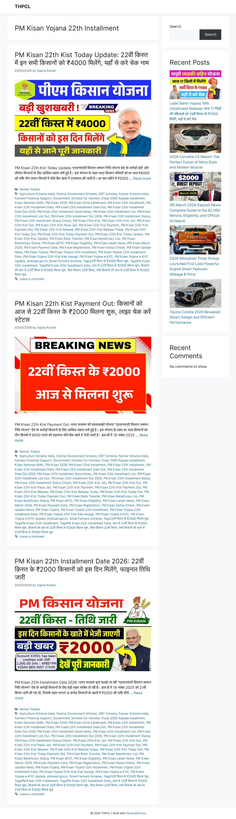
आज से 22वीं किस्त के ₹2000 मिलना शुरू (115, 265)
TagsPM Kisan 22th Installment (36, 523)
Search (175, 26)
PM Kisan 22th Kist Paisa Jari (56, 225)
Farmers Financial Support (33, 198)
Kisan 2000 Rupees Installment (123, 198)
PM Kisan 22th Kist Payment (99, 225)
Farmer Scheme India (133, 194)
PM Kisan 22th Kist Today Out (121, 492)
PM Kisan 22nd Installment (87, 203)
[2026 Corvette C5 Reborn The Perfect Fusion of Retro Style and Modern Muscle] (195, 139)
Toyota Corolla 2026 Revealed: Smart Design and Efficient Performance (195, 317)
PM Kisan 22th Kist (86, 220)
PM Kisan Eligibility (79, 243)
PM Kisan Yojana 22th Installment (73, 252)
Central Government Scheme (76, 194)
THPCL (22, 6)
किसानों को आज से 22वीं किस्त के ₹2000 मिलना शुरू (58, 527)
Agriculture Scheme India (37, 194)
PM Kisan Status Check (108, 247)
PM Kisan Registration (74, 247)
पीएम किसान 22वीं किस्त (81, 270)
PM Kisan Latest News (109, 243)
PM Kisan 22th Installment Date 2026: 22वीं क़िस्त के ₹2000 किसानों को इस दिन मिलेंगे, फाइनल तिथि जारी (82, 569)
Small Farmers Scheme (65, 261)
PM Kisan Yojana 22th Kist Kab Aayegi (50, 256)
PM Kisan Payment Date (41, 247)
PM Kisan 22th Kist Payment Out (118, 487)
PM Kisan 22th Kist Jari (118, 220)
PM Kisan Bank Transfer (66, 238)
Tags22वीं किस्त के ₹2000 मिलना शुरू (105, 261)
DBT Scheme (108, 194)
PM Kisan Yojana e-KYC (96, 256)
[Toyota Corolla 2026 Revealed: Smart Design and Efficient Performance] (195, 294)
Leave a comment (32, 279)
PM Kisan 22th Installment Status (127, 216)
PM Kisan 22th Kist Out (124, 483)
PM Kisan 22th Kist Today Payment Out (65, 234)
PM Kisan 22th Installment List (114, 211)
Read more (142, 178)
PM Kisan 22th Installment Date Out (80, 207)
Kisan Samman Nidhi (29, 203)
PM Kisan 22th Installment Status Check (43, 220)
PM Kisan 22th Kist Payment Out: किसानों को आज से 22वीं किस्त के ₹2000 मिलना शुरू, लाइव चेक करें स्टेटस (83, 311)
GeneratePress (136, 813)
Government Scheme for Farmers (76, 198)
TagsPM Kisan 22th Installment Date (64, 265)
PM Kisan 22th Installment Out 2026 (76, 216)
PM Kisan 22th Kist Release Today (99, 229)
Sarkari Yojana (30, 189)
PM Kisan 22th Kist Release (54, 229)
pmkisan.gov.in (37, 261)
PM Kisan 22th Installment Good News (64, 211)
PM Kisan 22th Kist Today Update (119, 234)
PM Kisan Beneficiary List (102, 238)
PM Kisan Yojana (36, 252)
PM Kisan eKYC (53, 243)
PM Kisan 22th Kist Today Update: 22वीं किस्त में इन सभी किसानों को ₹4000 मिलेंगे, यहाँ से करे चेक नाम (82, 59)
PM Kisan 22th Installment (126, 203)
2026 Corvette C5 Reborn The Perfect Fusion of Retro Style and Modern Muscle (195, 162)
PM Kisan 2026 (56, 203)
